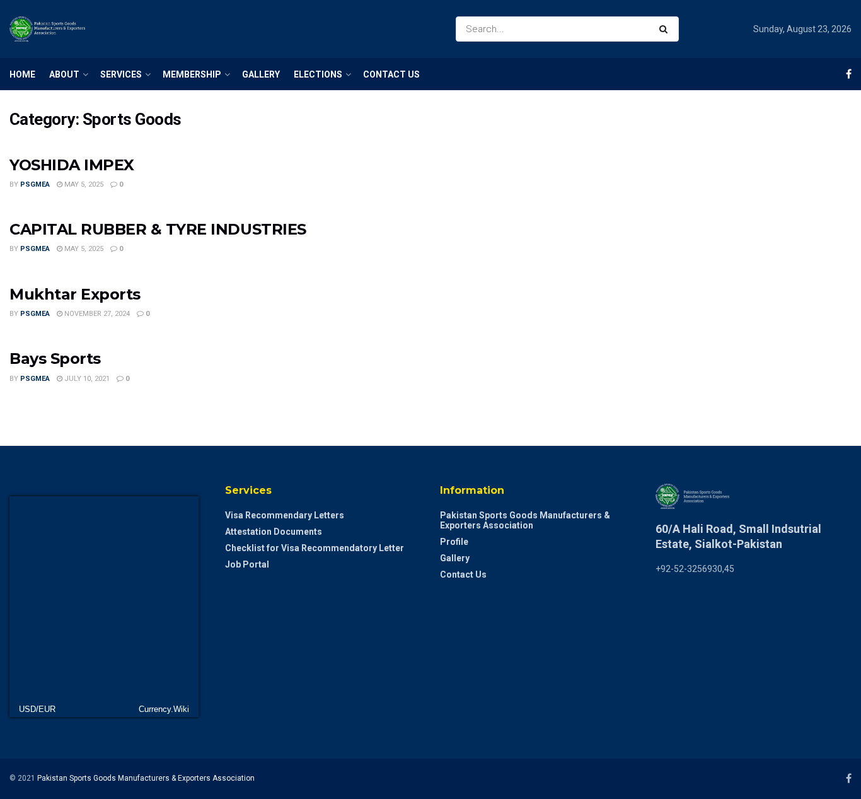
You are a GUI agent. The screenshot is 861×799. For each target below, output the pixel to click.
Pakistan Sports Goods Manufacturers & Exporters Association (525, 520)
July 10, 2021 (86, 379)
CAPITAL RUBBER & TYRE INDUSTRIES (157, 229)
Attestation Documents (273, 532)
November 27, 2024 (96, 314)
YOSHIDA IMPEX (71, 165)
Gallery (261, 74)
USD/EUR (37, 709)
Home (22, 74)
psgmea (35, 184)
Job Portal (247, 564)
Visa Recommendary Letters (284, 515)
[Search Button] (666, 29)
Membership (192, 74)
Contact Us (391, 74)
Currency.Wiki (164, 709)
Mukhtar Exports (75, 294)
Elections (318, 74)
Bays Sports (55, 358)
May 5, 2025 (82, 184)
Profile (454, 542)
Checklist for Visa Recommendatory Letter (314, 548)
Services (121, 74)
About (64, 74)
